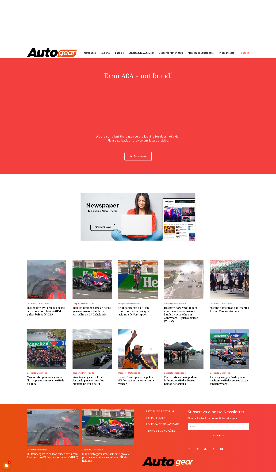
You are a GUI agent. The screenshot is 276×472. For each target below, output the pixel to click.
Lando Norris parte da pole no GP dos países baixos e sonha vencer (136, 380)
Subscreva (218, 435)
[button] (245, 53)
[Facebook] (189, 449)
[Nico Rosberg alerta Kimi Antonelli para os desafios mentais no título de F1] (92, 349)
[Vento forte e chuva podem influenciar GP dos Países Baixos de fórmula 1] (183, 349)
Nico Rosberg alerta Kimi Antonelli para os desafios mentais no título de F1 (88, 380)
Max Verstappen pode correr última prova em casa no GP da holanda (45, 380)
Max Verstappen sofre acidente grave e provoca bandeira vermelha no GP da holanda (92, 311)
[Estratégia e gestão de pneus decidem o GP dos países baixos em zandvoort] (229, 349)
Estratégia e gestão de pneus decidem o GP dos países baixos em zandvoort (229, 380)
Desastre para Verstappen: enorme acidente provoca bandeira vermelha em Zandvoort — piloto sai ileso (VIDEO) (181, 314)
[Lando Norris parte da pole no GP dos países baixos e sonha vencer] (138, 349)
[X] (213, 449)
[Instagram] (197, 449)
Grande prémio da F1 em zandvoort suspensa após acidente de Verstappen (133, 311)
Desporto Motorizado (38, 304)
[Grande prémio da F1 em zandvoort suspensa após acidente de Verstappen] (138, 279)
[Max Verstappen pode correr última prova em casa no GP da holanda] (46, 349)
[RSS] (205, 449)
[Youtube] (221, 449)
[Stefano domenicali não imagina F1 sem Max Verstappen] (229, 279)
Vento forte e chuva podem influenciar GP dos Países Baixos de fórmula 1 (180, 380)
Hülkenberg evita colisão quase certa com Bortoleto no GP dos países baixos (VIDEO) (46, 311)
